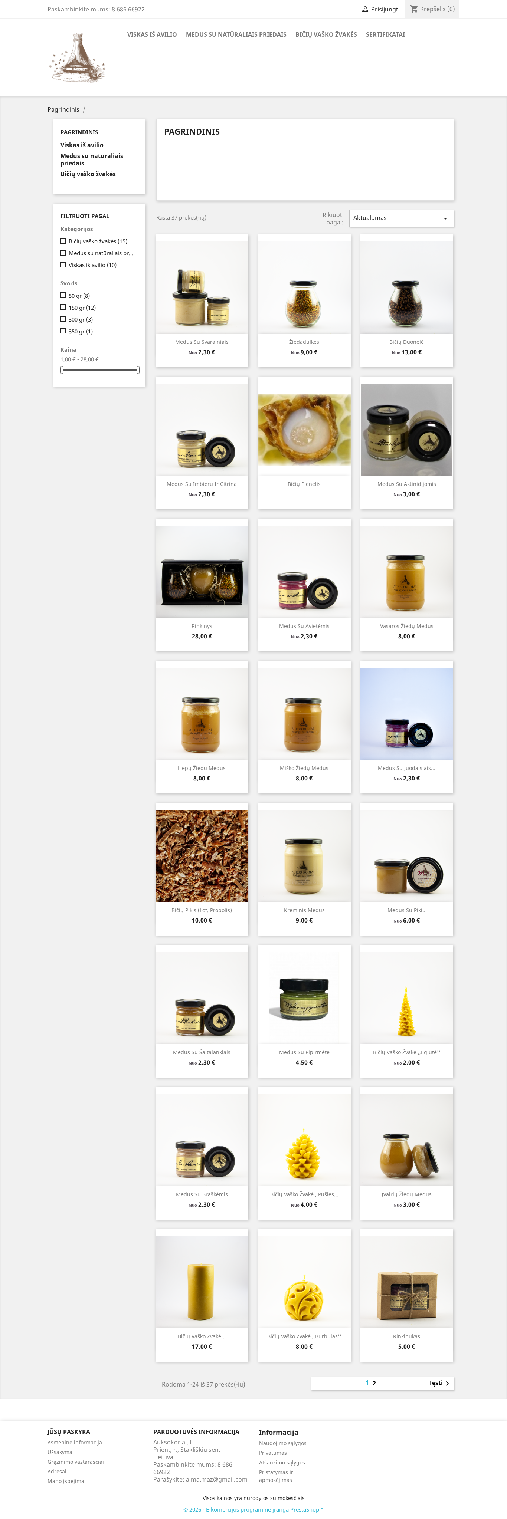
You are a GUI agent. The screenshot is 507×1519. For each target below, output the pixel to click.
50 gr (79, 295)
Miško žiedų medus (304, 768)
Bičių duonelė (406, 341)
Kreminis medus (304, 910)
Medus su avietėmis (304, 625)
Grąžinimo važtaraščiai (76, 1461)
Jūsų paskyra (69, 1432)
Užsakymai (61, 1452)
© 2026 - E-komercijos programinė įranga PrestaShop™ (253, 1509)
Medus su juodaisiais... (406, 768)
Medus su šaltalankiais (201, 1052)
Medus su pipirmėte (304, 1052)
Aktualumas (401, 218)
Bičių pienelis (304, 483)
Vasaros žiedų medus (407, 625)
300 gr (81, 319)
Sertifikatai (385, 34)
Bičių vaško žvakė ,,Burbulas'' (304, 1336)
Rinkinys (202, 625)
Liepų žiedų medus (202, 768)
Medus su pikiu (406, 910)
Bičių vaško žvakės (326, 34)
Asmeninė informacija (75, 1442)
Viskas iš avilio (152, 34)
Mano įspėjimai (67, 1481)
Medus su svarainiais (202, 341)
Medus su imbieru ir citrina (202, 483)
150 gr (82, 307)
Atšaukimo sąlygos (282, 1462)
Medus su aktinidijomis (406, 483)
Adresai (57, 1471)
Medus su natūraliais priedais (236, 34)
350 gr (81, 331)
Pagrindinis (79, 132)
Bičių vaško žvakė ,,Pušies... (304, 1194)
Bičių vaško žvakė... (202, 1336)
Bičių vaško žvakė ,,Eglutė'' (407, 1052)
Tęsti (440, 1383)
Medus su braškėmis (202, 1194)
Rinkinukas (406, 1336)
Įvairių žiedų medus (407, 1194)
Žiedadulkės (304, 341)
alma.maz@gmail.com (217, 1479)
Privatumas (273, 1452)
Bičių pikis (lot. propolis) (201, 910)
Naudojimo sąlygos (283, 1443)
